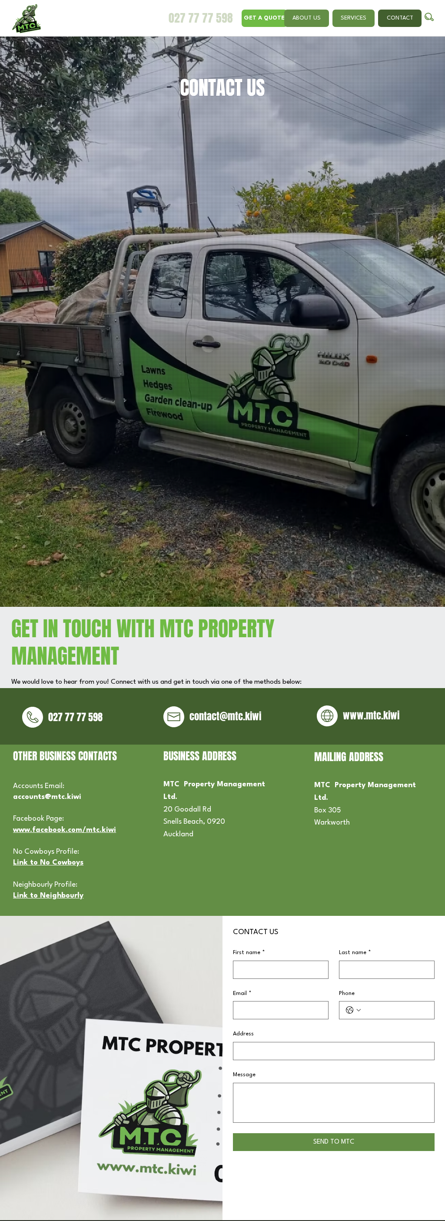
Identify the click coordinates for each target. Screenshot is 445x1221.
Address (243, 1034)
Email (242, 993)
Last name (355, 952)
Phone (347, 993)
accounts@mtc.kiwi (47, 797)
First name (249, 952)
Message (244, 1075)
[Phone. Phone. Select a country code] (353, 1010)
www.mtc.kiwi (371, 715)
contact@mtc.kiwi (225, 716)
